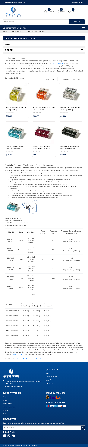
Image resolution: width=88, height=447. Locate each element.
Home (5, 31)
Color (9, 50)
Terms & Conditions (9, 407)
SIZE (7, 44)
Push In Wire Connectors (36, 31)
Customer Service (51, 377)
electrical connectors (15, 350)
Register (5, 400)
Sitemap (5, 410)
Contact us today (17, 354)
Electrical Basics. (20, 445)
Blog (4, 413)
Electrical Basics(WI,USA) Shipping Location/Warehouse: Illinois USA (23, 382)
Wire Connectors (17, 31)
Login (5, 397)
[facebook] (5, 437)
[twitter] (9, 437)
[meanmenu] (83, 27)
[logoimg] (11, 373)
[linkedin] (14, 437)
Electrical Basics (57, 63)
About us (48, 380)
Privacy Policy (7, 403)
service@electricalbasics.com (14, 386)
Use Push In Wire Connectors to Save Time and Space (32, 359)
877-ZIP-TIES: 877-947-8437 (16, 28)
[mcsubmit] (83, 428)
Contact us (49, 383)
